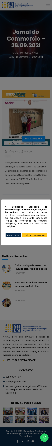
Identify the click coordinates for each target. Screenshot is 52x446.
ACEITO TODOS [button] (13, 235)
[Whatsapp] (44, 437)
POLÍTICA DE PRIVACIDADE (34, 235)
